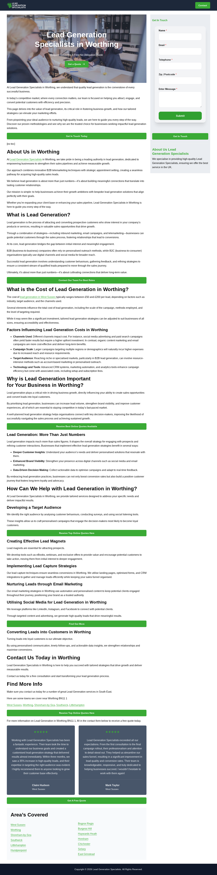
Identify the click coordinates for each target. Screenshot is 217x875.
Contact (202, 5)
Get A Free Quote (77, 800)
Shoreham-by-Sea (44, 705)
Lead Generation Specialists (26, 159)
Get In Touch (180, 136)
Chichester (84, 844)
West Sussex (14, 705)
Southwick (62, 705)
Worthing (28, 705)
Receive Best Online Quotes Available (76, 426)
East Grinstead (86, 854)
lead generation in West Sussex (38, 297)
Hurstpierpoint (19, 850)
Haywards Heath (87, 833)
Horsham (83, 838)
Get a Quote (74, 64)
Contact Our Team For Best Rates (77, 280)
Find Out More (77, 624)
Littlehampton (77, 705)
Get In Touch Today (76, 136)
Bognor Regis (86, 823)
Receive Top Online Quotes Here (76, 533)
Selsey (82, 849)
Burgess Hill (85, 828)
